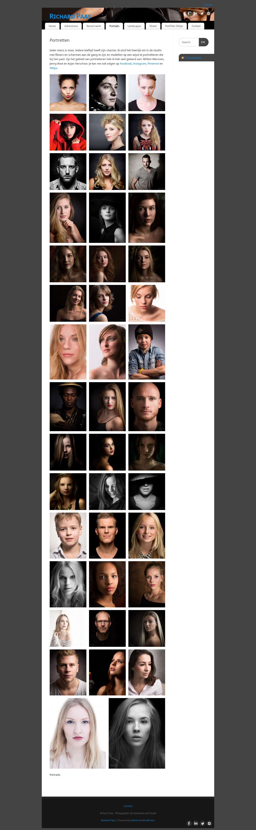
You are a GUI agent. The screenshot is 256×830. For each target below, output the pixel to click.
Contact (208, 4)
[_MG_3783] (107, 132)
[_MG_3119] (107, 92)
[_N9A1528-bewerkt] (107, 672)
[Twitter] (202, 14)
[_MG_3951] (107, 171)
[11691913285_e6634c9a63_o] (146, 352)
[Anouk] (146, 491)
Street (153, 26)
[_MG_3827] (146, 132)
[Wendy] (107, 491)
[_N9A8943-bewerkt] (146, 218)
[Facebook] (189, 14)
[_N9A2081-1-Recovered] (137, 733)
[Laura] (146, 584)
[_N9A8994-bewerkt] (68, 264)
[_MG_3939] (68, 171)
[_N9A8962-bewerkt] (68, 672)
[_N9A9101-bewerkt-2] (107, 264)
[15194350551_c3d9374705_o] (146, 406)
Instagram (139, 63)
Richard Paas (70, 16)
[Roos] (146, 536)
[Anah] (107, 584)
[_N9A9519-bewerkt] (107, 303)
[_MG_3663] (68, 132)
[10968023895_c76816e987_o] (146, 303)
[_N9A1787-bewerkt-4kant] (78, 733)
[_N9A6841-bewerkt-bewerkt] (107, 218)
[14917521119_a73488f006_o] (107, 406)
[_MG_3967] (146, 171)
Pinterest (153, 63)
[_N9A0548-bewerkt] (68, 536)
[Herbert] (107, 628)
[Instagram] (208, 14)
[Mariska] (68, 584)
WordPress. (148, 820)
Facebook (126, 63)
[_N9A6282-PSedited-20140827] (68, 218)
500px (53, 68)
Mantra (135, 820)
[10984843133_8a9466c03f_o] (107, 352)
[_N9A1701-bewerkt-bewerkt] (146, 672)
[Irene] (146, 628)
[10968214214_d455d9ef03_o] (68, 352)
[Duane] (107, 536)
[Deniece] (68, 628)
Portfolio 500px (174, 26)
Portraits (114, 26)
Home (52, 26)
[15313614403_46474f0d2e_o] (146, 452)
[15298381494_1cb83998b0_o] (107, 452)
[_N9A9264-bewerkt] (146, 264)
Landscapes (134, 26)
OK (202, 42)
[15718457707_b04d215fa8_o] (68, 491)
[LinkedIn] (195, 14)
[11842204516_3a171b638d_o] (68, 406)
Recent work (94, 26)
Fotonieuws (192, 57)
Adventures (71, 26)
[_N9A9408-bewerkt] (68, 303)
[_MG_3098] (68, 92)
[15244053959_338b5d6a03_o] (68, 452)
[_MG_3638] (146, 92)
